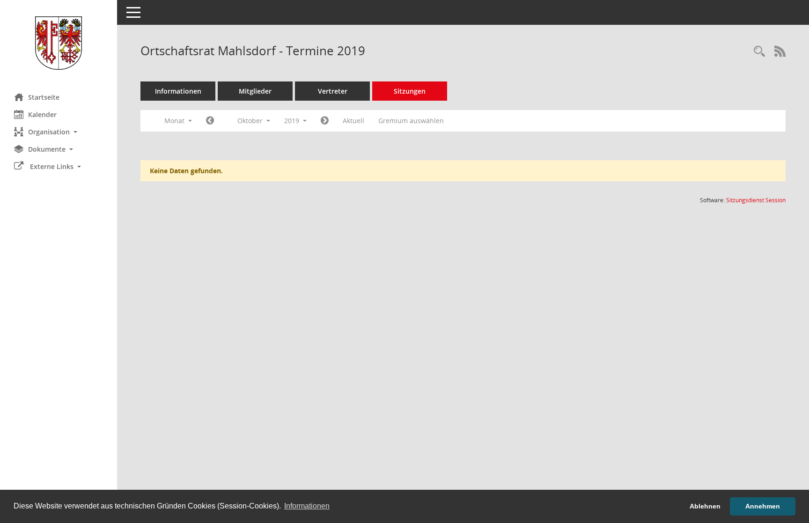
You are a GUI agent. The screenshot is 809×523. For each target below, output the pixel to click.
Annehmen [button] (762, 506)
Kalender (42, 114)
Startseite (43, 97)
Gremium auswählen (411, 120)
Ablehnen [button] (705, 506)
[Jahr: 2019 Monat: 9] (210, 120)
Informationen (178, 91)
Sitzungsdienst (756, 200)
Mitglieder (255, 91)
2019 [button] (292, 120)
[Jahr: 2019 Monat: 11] (325, 120)
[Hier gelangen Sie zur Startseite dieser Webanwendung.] (58, 43)
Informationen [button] (307, 506)
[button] (58, 131)
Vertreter (332, 91)
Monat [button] (175, 120)
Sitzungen (410, 91)
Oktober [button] (251, 120)
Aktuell (353, 120)
